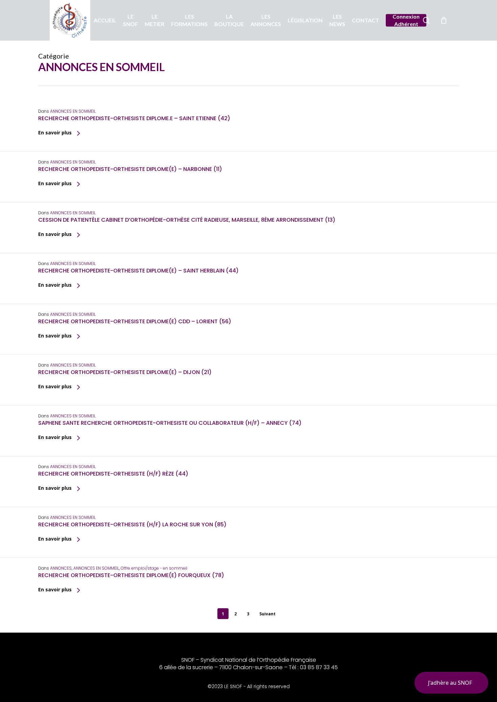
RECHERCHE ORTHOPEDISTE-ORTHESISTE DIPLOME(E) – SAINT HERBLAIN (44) (138, 271)
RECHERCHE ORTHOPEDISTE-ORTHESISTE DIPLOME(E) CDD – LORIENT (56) (134, 321)
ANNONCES (61, 568)
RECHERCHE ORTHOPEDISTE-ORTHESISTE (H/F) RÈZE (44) (113, 474)
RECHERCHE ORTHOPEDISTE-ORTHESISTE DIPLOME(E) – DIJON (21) (125, 372)
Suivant (267, 614)
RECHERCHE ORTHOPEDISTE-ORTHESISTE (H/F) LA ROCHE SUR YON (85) (132, 524)
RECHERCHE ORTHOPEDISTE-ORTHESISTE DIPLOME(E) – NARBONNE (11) (130, 169)
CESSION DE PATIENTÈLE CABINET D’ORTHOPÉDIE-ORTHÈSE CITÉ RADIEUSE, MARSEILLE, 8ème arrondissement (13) (186, 220)
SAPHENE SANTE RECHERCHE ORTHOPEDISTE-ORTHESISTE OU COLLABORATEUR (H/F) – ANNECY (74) (170, 423)
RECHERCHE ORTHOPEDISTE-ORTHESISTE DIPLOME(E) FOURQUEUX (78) (131, 575)
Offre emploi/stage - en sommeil (154, 568)
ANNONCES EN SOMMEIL (73, 111)
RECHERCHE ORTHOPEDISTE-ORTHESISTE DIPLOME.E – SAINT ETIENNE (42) (134, 118)
